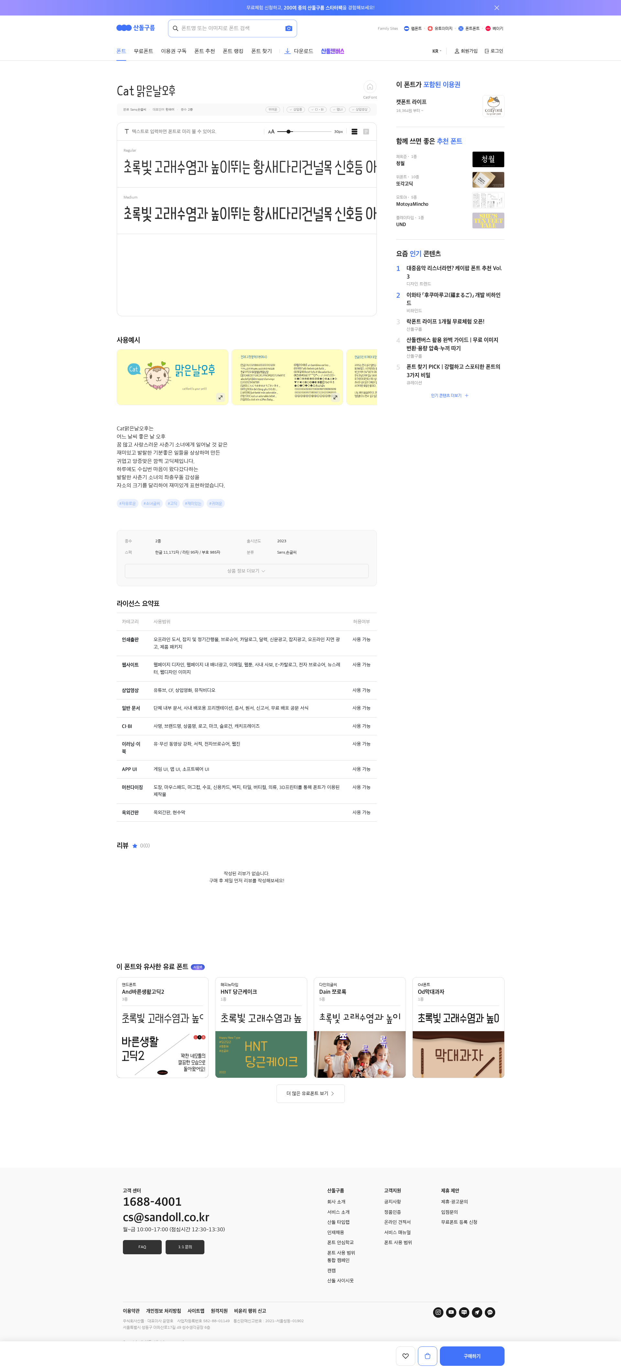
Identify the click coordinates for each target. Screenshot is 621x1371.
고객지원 (392, 1190)
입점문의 (449, 1212)
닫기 (497, 8)
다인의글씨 (328, 985)
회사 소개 (336, 1202)
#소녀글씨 (152, 503)
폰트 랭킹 (233, 51)
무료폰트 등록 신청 (459, 1222)
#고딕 (172, 503)
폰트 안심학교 (340, 1242)
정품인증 (392, 1212)
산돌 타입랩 (338, 1222)
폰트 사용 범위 (398, 1242)
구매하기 (472, 1356)
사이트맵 (196, 1311)
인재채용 (335, 1232)
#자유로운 (127, 503)
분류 (250, 552)
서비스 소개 (338, 1212)
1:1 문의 (185, 1247)
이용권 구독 (174, 51)
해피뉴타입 (229, 985)
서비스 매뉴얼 (397, 1232)
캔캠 (331, 1270)
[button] (387, 377)
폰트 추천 (204, 51)
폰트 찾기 (261, 51)
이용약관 (131, 1311)
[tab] (354, 131)
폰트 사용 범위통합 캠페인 (341, 1257)
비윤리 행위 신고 (250, 1311)
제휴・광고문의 (454, 1202)
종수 (128, 541)
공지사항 (392, 1202)
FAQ (142, 1247)
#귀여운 (215, 503)
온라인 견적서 (397, 1222)
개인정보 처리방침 (163, 1311)
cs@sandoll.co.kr (166, 1217)
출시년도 (254, 541)
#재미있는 (193, 503)
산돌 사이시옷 (340, 1281)
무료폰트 (143, 51)
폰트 (121, 51)
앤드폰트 (129, 985)
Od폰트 (424, 985)
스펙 (128, 552)
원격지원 (219, 1311)
